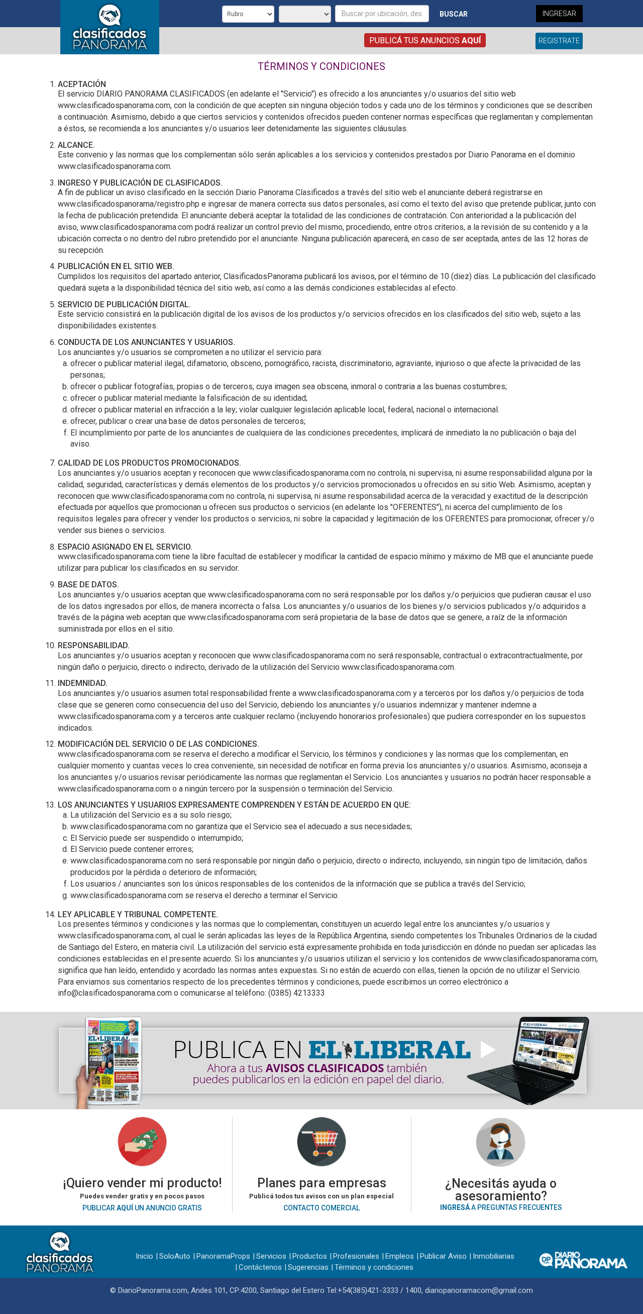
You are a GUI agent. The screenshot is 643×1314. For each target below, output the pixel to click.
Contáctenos (260, 1267)
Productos (309, 1256)
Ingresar (559, 14)
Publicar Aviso (443, 1256)
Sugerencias (308, 1267)
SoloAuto (174, 1256)
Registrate (559, 41)
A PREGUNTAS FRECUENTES (501, 1207)
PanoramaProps (223, 1256)
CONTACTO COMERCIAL (321, 1208)
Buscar (454, 14)
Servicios (271, 1256)
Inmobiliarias (493, 1256)
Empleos (399, 1256)
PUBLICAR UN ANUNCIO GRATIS (142, 1208)
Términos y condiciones (374, 1267)
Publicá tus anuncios (425, 40)
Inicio (144, 1256)
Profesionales (356, 1256)
